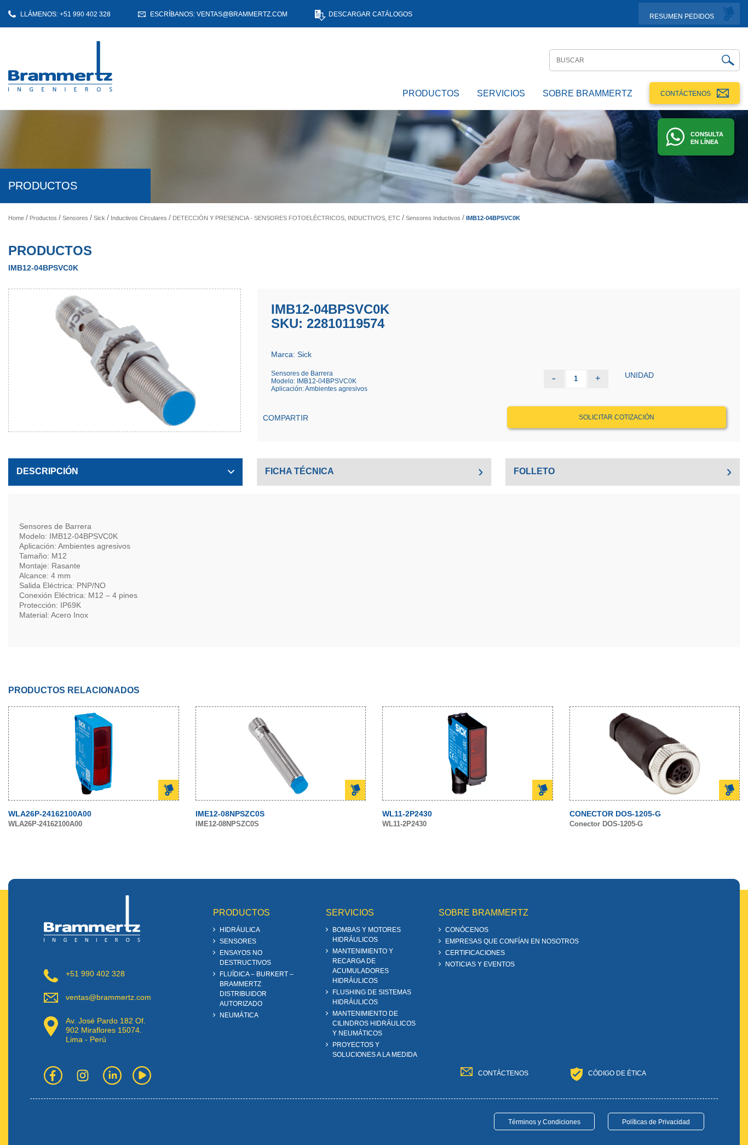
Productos (43, 218)
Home (16, 218)
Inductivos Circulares (139, 218)
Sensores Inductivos (433, 218)
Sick (99, 218)
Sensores (75, 218)
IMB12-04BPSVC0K (493, 218)
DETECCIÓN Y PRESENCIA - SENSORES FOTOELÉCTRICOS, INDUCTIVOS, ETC (286, 218)
